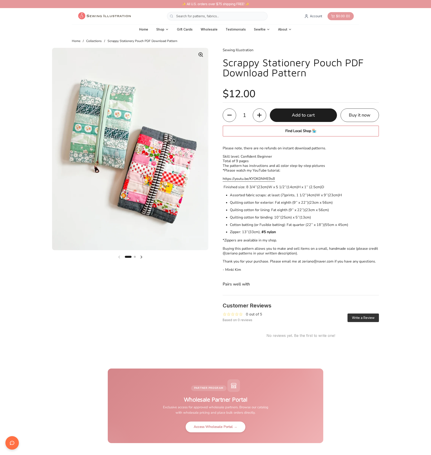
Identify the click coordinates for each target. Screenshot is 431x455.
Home (143, 29)
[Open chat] (12, 443)
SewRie (260, 29)
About (282, 29)
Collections (94, 41)
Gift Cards (185, 29)
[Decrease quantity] (229, 115)
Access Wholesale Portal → (215, 426)
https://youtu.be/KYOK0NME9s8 (249, 178)
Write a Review (363, 318)
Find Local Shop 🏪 (301, 130)
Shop (160, 29)
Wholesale (209, 29)
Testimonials (236, 29)
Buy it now (359, 115)
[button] (128, 257)
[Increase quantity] (259, 115)
